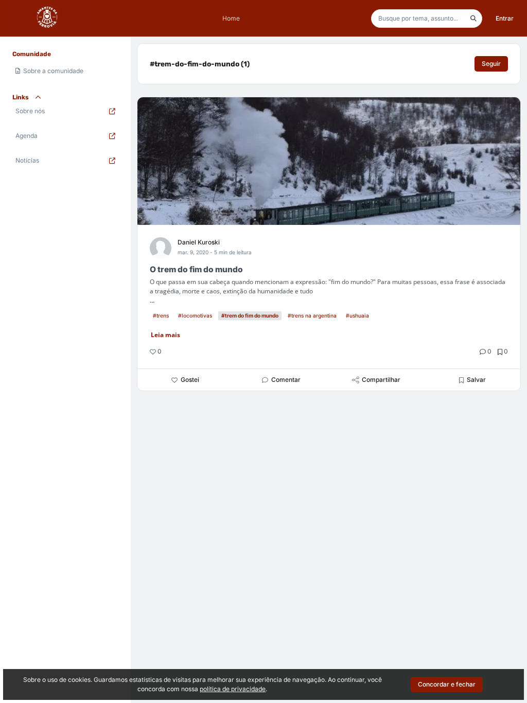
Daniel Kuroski (199, 242)
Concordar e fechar (447, 684)
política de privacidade (233, 689)
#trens (161, 315)
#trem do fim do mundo (249, 315)
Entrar (505, 18)
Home (231, 18)
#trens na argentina (312, 315)
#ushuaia (357, 315)
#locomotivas (195, 315)
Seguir (491, 63)
